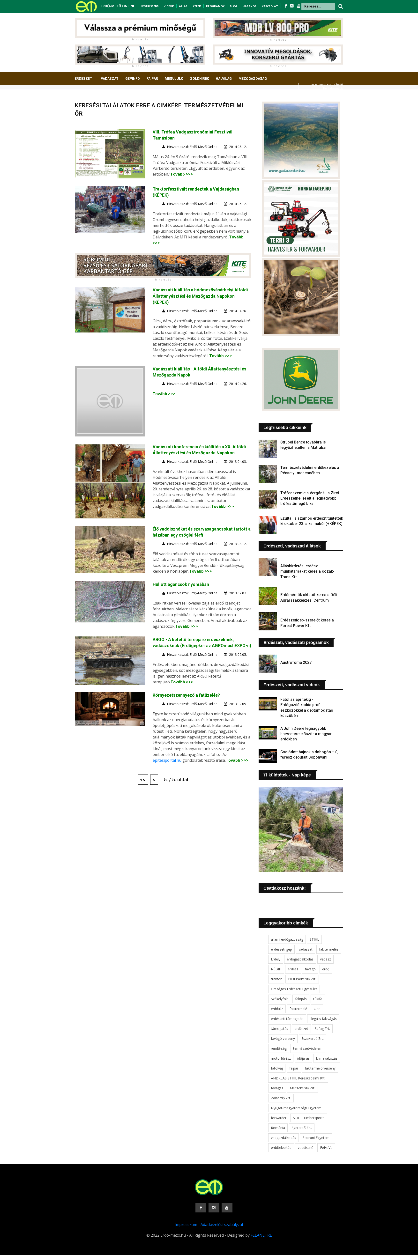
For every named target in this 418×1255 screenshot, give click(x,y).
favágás (277, 1088)
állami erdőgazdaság (287, 939)
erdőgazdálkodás (300, 959)
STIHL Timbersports (308, 1117)
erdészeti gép (281, 949)
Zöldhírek (199, 79)
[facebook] (286, 5)
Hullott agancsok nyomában (181, 584)
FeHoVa (326, 1147)
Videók (169, 6)
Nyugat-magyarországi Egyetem (296, 1108)
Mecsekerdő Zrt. (302, 1088)
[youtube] (298, 5)
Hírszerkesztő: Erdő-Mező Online (192, 146)
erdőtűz (277, 1008)
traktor (276, 979)
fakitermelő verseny (320, 1068)
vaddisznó (306, 1147)
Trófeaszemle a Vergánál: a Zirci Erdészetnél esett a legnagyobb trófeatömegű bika (309, 498)
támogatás (279, 1028)
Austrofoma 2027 (296, 662)
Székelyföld (280, 999)
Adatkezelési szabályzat (222, 1224)
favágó (310, 969)
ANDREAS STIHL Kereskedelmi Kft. (298, 1078)
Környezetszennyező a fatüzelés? (186, 695)
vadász (325, 959)
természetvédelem (307, 1048)
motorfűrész (281, 1058)
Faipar (152, 79)
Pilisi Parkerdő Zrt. (302, 979)
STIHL (314, 939)
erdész (293, 969)
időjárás (303, 1058)
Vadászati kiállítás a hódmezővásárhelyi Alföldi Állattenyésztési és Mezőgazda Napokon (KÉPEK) (200, 295)
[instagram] (292, 5)
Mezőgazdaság (253, 79)
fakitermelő (298, 1008)
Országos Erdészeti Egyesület (294, 989)
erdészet (301, 1028)
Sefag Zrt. (322, 1028)
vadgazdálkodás (283, 1137)
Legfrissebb (149, 6)
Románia (278, 1127)
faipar (293, 1068)
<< (143, 780)
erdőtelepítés (281, 1147)
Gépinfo (132, 79)
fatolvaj (277, 1068)
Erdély (275, 959)
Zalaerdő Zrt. (281, 1098)
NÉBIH (276, 969)
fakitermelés (328, 949)
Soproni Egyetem (316, 1137)
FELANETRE (261, 1235)
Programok (215, 6)
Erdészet (83, 79)
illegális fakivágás (323, 1018)
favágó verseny (283, 1038)
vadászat (306, 949)
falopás (301, 999)
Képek (197, 6)
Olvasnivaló (89, 96)
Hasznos (249, 6)
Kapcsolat (270, 6)
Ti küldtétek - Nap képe (287, 775)
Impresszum (186, 1224)
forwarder (278, 1117)
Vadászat (110, 79)
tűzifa (317, 999)
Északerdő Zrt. (312, 1038)
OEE (317, 1008)
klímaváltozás (326, 1058)
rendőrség (279, 1048)
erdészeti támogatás (287, 1018)
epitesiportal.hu (167, 760)
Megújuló (174, 79)
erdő (325, 969)
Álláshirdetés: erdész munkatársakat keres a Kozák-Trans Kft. (307, 571)
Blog (233, 6)
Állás (183, 6)
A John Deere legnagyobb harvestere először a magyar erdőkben (306, 734)
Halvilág (224, 79)
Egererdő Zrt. (301, 1127)
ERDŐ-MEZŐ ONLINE (118, 6)
